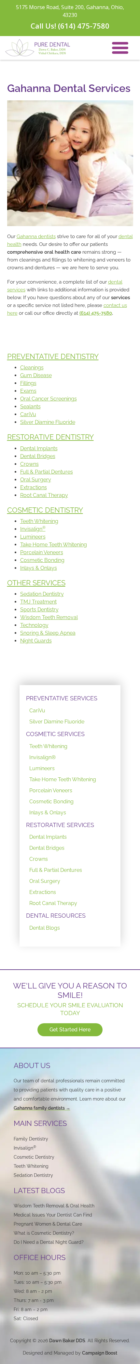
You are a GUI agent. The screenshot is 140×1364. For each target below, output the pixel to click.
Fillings (28, 383)
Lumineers (33, 537)
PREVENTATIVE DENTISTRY (53, 356)
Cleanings (32, 367)
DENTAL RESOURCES (56, 915)
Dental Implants (39, 448)
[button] (120, 48)
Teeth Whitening (39, 521)
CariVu (28, 414)
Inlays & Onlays (38, 568)
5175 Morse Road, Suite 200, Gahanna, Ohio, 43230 (70, 11)
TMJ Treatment (38, 602)
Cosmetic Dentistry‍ (34, 1157)
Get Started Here (70, 1029)
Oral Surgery (35, 480)
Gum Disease (36, 375)
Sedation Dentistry (42, 594)
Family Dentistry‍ (31, 1138)
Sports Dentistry (39, 609)
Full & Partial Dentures (46, 472)
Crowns (29, 464)
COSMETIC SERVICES (55, 734)
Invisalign (33, 529)
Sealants (30, 406)
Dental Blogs (44, 928)
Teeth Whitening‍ (31, 1166)
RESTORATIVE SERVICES (60, 825)
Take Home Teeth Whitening (53, 545)
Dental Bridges (37, 456)
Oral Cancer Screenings (48, 399)
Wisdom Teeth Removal (49, 617)
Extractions (33, 487)
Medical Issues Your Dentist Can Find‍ (53, 1214)
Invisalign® (42, 757)
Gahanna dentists (36, 236)
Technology (34, 625)
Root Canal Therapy (44, 495)
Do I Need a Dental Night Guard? (49, 1242)
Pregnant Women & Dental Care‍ (48, 1224)
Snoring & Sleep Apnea (48, 633)
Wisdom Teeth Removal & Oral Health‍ (54, 1205)
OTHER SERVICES (36, 583)
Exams (28, 391)
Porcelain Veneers (41, 552)
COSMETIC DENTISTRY (45, 510)
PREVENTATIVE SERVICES (61, 698)
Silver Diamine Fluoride (47, 422)
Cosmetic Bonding (42, 560)
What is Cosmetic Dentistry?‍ (44, 1233)
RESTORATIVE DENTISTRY (50, 437)
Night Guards (36, 641)
